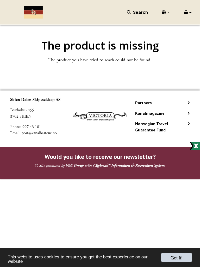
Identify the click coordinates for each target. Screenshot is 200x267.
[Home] (33, 12)
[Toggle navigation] (12, 12)
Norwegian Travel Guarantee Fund (151, 126)
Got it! (177, 257)
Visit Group (75, 165)
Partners (143, 102)
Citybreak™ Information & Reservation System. (129, 165)
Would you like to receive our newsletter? (100, 157)
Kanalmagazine (150, 113)
